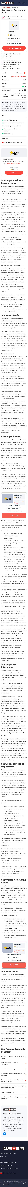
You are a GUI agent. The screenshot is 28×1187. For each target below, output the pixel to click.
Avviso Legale (4, 1156)
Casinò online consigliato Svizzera (9, 1168)
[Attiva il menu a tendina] (26, 2)
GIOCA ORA (14, 515)
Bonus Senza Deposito (6, 1165)
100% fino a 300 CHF (14, 48)
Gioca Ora (14, 172)
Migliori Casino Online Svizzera (8, 1162)
